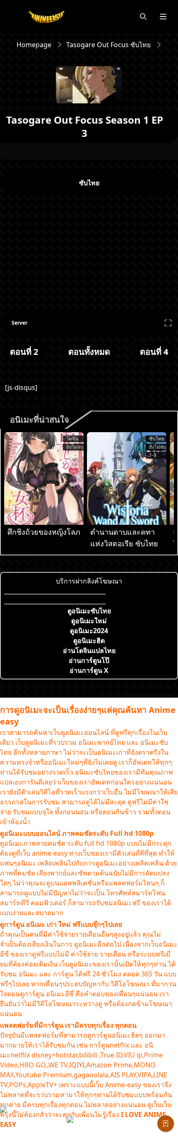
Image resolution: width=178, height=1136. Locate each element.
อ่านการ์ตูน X (89, 670)
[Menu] (163, 16)
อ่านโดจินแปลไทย (89, 650)
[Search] (143, 16)
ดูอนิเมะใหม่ (89, 620)
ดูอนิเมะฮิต (89, 640)
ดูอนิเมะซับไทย (89, 610)
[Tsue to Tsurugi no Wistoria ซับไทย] (126, 478)
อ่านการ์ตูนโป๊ (89, 660)
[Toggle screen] (168, 323)
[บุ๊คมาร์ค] (165, 1123)
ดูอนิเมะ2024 (89, 630)
